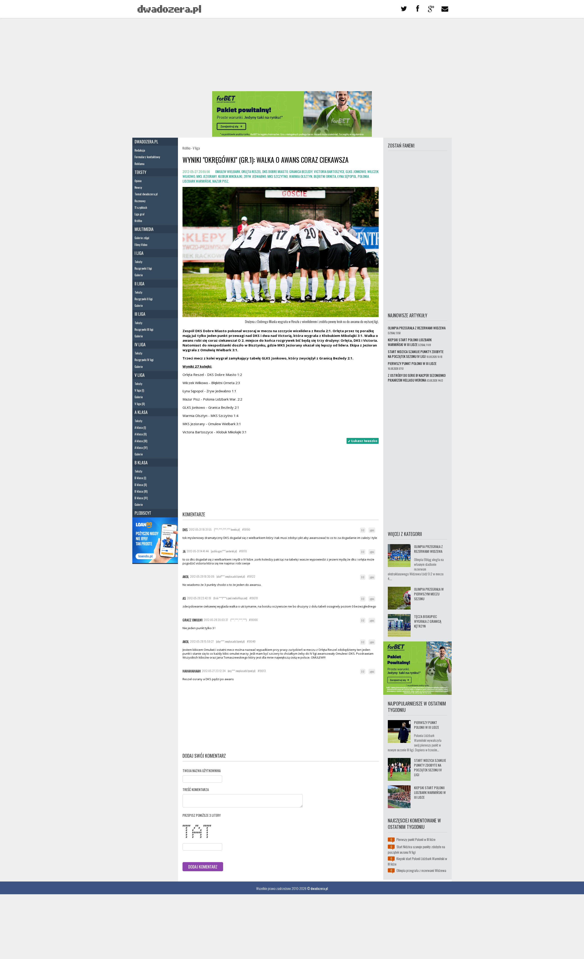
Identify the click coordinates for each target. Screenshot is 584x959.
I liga (139, 253)
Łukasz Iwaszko (363, 441)
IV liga (140, 344)
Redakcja (140, 150)
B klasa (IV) (141, 498)
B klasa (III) (141, 491)
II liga (139, 284)
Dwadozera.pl (146, 142)
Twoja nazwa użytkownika (201, 770)
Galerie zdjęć (142, 237)
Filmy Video (141, 244)
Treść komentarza (195, 789)
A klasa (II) (141, 434)
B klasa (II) (141, 484)
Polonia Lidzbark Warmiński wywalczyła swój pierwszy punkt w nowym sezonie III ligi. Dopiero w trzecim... (414, 742)
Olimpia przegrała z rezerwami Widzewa (417, 327)
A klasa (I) (140, 427)
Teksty (140, 172)
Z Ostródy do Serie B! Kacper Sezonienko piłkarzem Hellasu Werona (417, 378)
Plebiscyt (143, 513)
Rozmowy (140, 201)
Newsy (138, 187)
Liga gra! (139, 214)
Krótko (138, 220)
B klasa (141, 462)
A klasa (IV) (141, 447)
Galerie (139, 275)
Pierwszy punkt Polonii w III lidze (412, 363)
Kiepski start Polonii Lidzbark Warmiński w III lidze (410, 342)
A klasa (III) (141, 441)
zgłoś (372, 530)
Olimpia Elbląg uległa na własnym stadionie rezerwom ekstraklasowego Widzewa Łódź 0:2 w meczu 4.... (416, 569)
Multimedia (144, 229)
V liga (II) (140, 403)
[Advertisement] (292, 55)
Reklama (139, 163)
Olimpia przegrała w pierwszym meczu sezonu (429, 594)
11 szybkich (141, 207)
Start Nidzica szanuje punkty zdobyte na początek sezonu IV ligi (415, 354)
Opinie (138, 180)
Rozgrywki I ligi (143, 268)
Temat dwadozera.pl (146, 194)
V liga (140, 375)
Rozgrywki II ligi (144, 299)
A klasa (141, 412)
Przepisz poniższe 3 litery (201, 815)
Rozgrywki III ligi (144, 329)
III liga (140, 314)
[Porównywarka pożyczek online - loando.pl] (155, 561)
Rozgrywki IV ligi (144, 359)
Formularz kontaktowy (147, 157)
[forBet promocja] (292, 135)
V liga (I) (139, 390)
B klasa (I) (140, 478)
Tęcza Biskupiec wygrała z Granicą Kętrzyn (427, 621)
